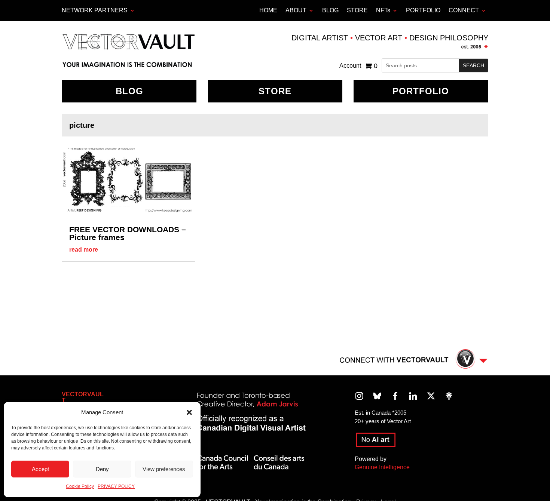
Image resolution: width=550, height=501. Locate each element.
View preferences (164, 469)
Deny (102, 469)
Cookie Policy (80, 486)
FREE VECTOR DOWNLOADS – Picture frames (127, 233)
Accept (40, 469)
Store (275, 91)
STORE (357, 10)
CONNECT (464, 10)
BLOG (330, 10)
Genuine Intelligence (382, 467)
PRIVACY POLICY (116, 486)
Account (350, 66)
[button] (189, 412)
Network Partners (95, 10)
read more (83, 249)
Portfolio (420, 91)
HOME (268, 10)
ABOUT (295, 10)
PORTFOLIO (423, 10)
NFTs (383, 10)
